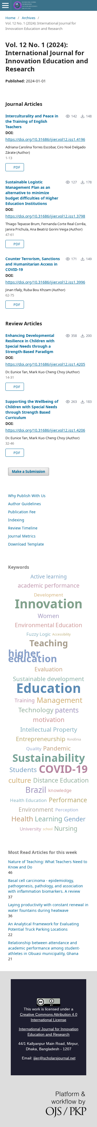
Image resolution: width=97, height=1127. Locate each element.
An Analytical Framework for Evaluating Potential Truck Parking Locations (43, 926)
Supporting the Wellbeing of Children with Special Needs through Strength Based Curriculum (31, 409)
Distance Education (61, 780)
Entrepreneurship (40, 738)
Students (23, 769)
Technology (35, 710)
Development (48, 595)
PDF (16, 167)
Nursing (65, 828)
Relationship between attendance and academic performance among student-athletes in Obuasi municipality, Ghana (44, 948)
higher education (32, 656)
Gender (75, 819)
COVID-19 (63, 769)
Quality (33, 748)
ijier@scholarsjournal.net (54, 1058)
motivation (48, 719)
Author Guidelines (24, 503)
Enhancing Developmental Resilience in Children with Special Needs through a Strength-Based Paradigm (29, 343)
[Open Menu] (5, 5)
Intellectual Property (48, 729)
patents (67, 710)
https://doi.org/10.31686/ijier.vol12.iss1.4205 (45, 364)
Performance (68, 799)
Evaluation (48, 669)
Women (48, 615)
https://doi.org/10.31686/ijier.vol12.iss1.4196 (45, 139)
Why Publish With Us (27, 495)
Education (48, 688)
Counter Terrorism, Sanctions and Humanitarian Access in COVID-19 (32, 264)
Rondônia (74, 739)
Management (59, 700)
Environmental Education (48, 625)
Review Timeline (22, 528)
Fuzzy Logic (38, 634)
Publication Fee (22, 511)
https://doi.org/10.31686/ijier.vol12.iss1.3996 (45, 282)
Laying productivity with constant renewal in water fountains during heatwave (48, 907)
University (30, 829)
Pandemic (57, 748)
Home (10, 17)
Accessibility (61, 634)
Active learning (48, 576)
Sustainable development (48, 678)
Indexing (16, 519)
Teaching (48, 643)
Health (22, 818)
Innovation (48, 603)
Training (25, 700)
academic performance (48, 585)
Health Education (28, 800)
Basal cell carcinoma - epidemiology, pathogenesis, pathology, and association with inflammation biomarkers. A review (45, 886)
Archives (28, 17)
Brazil (35, 790)
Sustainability (48, 757)
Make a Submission (28, 471)
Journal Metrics (22, 536)
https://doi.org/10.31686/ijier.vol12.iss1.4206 (45, 430)
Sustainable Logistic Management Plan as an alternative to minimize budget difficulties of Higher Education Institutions (31, 192)
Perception (66, 809)
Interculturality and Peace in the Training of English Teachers (31, 121)
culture (19, 780)
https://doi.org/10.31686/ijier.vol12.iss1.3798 (45, 216)
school (48, 829)
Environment (36, 809)
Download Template (26, 544)
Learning (48, 818)
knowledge (60, 790)
